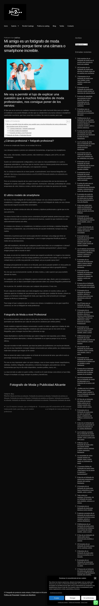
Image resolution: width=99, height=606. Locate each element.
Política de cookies (63, 602)
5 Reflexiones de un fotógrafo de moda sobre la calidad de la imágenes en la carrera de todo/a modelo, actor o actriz (85, 527)
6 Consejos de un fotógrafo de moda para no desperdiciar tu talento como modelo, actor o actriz (85, 219)
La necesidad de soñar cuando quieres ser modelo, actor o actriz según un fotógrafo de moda (84, 459)
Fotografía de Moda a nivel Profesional (20, 133)
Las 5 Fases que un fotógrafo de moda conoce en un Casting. (84, 305)
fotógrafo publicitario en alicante (37, 400)
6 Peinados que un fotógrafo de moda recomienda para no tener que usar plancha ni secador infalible (85, 165)
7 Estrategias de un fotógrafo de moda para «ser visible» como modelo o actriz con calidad (85, 80)
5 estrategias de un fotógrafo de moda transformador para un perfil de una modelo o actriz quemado (84, 176)
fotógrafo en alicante (19, 400)
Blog (54, 26)
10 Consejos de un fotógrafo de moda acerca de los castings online (85, 546)
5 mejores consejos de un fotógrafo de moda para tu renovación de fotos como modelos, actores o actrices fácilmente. (86, 517)
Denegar (72, 598)
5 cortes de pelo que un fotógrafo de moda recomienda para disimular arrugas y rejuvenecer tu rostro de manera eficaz (86, 187)
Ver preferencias (88, 598)
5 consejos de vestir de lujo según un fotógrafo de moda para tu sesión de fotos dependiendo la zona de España (85, 198)
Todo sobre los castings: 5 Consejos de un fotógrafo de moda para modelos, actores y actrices (85, 499)
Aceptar (56, 598)
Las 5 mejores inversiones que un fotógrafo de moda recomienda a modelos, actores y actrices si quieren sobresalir (86, 252)
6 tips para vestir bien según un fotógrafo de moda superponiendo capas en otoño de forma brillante (85, 209)
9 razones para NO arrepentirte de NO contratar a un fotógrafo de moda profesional (55, 408)
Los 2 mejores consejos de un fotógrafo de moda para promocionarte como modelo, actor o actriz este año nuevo (86, 435)
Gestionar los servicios (56, 592)
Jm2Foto (17, 37)
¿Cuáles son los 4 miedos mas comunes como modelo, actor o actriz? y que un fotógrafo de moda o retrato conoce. (86, 392)
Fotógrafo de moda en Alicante (20, 398)
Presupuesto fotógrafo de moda (59, 400)
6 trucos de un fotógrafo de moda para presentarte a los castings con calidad (86, 285)
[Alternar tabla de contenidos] (67, 121)
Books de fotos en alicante (19, 396)
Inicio (6, 26)
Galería (13, 26)
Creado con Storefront (27, 595)
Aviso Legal (84, 602)
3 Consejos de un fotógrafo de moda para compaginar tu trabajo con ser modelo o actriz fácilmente (86, 361)
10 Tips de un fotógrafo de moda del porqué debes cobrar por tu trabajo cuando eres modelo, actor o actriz (85, 402)
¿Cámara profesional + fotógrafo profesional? (22, 128)
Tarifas (61, 26)
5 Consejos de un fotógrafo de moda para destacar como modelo (85, 508)
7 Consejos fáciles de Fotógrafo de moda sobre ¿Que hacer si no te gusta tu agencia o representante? (85, 470)
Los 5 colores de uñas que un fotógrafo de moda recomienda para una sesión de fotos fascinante (86, 145)
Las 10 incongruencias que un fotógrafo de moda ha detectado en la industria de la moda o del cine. (86, 381)
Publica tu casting (43, 26)
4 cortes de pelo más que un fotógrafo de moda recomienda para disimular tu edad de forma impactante (86, 134)
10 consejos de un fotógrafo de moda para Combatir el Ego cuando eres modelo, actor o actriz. (85, 350)
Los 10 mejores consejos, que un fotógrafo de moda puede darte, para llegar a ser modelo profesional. (20, 409)
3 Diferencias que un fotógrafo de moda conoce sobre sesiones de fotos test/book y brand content (86, 339)
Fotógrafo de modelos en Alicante (42, 398)
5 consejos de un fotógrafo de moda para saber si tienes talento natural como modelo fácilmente (85, 263)
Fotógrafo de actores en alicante (40, 396)
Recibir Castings (28, 26)
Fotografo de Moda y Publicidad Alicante (19, 135)
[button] (95, 578)
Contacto (70, 26)
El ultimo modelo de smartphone (19, 130)
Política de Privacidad (74, 602)
